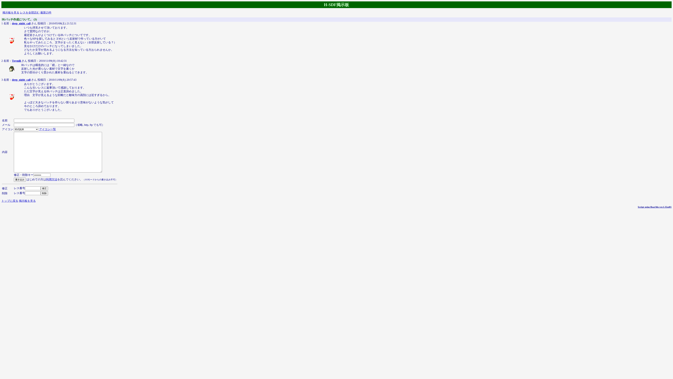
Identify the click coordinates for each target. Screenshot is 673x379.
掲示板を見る (10, 12)
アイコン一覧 (47, 129)
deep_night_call (21, 23)
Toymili (17, 60)
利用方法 (51, 179)
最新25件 (46, 12)
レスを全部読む (30, 12)
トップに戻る (9, 200)
